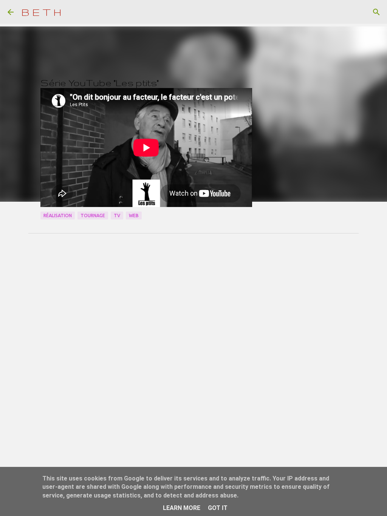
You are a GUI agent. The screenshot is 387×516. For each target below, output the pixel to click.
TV (117, 215)
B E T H (41, 12)
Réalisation (57, 215)
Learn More (181, 507)
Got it (218, 507)
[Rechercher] (376, 12)
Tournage (92, 215)
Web (134, 215)
